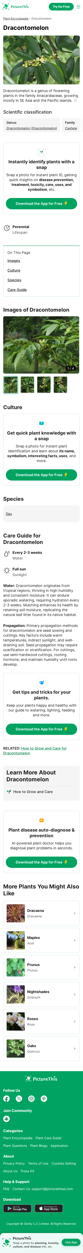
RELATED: (35, 750)
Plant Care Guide (48, 1138)
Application (59, 1146)
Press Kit (27, 1171)
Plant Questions (15, 1146)
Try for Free (61, 6)
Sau (9, 514)
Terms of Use (38, 1163)
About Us (10, 1171)
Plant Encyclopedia (15, 18)
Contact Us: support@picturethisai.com (42, 1189)
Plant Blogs (38, 1146)
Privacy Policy (14, 1163)
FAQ (6, 1189)
